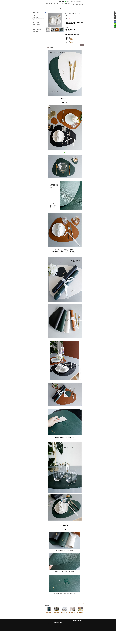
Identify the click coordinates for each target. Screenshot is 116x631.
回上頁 (79, 603)
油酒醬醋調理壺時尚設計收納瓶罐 (56, 613)
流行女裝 (34, 15)
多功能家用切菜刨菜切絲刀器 (80, 613)
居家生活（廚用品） (81, 4)
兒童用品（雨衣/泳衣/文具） (38, 26)
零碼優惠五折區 (35, 31)
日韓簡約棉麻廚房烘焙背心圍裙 (49, 613)
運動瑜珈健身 (35, 17)
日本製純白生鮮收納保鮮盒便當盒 (64, 613)
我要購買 (71, 38)
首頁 (74, 4)
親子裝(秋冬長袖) (36, 22)
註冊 (36, 1)
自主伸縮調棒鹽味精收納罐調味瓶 (72, 613)
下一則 (83, 603)
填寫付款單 (77, 1)
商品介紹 (77, 4)
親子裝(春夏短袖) (36, 19)
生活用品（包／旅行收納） (37, 29)
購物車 (74, 1)
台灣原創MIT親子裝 (36, 24)
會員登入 (33, 1)
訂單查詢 (80, 1)
